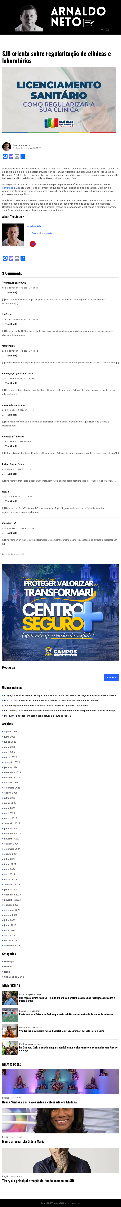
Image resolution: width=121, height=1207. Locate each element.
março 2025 (10, 818)
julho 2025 (9, 798)
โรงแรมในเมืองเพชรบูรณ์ (14, 283)
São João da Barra (14, 977)
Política (8, 966)
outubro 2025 (11, 782)
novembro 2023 (12, 900)
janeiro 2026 (11, 767)
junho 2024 (10, 864)
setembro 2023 (12, 910)
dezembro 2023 (12, 894)
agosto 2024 (10, 854)
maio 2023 (9, 930)
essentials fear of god (13, 405)
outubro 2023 (11, 905)
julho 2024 (9, 859)
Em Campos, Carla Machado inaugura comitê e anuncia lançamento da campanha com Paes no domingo (59, 710)
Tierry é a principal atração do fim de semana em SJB (38, 1180)
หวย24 (5, 491)
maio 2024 (9, 869)
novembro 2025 (12, 777)
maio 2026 (9, 747)
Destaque (9, 961)
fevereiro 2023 (12, 945)
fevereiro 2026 (12, 762)
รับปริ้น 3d (7, 314)
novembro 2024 (12, 838)
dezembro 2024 (12, 833)
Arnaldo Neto (22, 145)
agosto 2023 (10, 915)
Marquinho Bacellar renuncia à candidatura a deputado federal (37, 716)
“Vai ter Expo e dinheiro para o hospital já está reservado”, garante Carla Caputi (46, 705)
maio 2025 (9, 808)
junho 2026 (10, 742)
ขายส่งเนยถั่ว (8, 346)
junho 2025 (10, 803)
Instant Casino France (13, 464)
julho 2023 (9, 920)
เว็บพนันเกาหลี (9, 523)
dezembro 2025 (12, 772)
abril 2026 (9, 752)
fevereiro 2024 (12, 884)
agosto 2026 (10, 731)
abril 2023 (9, 935)
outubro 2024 (11, 843)
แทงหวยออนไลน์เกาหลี (13, 436)
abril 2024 (9, 874)
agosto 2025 (10, 792)
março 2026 (10, 757)
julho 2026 (9, 736)
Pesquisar (9, 667)
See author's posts (42, 233)
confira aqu (8, 187)
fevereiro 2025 (12, 823)
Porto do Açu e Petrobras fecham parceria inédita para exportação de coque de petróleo (51, 700)
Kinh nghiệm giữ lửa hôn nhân (17, 373)
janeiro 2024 (11, 889)
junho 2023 (10, 925)
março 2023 (10, 940)
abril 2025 (9, 813)
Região (8, 972)
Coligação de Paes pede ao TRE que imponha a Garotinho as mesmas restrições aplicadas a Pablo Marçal (60, 695)
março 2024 (10, 879)
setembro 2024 (12, 849)
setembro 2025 (12, 787)
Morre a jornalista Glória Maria (23, 1141)
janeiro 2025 (11, 828)
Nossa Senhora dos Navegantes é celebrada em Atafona (39, 1102)
